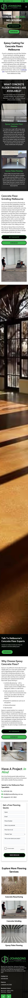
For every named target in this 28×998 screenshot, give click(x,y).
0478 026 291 (14, 31)
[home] (11, 7)
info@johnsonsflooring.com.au (12, 794)
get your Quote (14, 26)
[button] (25, 7)
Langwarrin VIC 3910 (9, 797)
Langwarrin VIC (9, 1)
